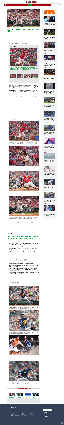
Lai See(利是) (13, 413)
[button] (35, 71)
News (9, 4)
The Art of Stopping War (15, 415)
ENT (26, 4)
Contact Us (46, 416)
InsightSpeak (32, 412)
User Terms (46, 413)
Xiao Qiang (32, 414)
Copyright (45, 412)
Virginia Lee (23, 413)
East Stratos (23, 414)
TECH (22, 4)
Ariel (12, 412)
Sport (30, 4)
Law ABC (31, 413)
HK (33, 4)
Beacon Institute (23, 412)
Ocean (12, 414)
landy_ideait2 (23, 415)
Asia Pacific (42, 4)
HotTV (37, 4)
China (13, 4)
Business (18, 4)
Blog (47, 4)
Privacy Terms (46, 415)
